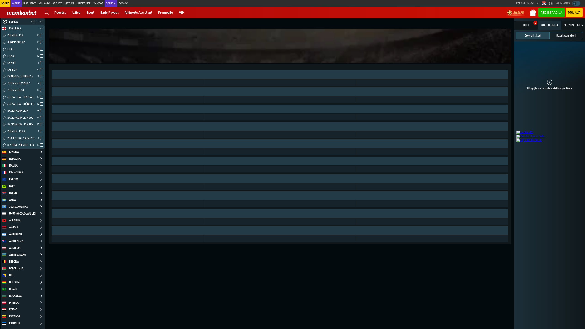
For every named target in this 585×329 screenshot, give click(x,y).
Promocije (165, 12)
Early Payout (109, 12)
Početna (60, 12)
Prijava (574, 12)
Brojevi (57, 3)
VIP (181, 12)
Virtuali (70, 3)
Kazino (16, 3)
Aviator (98, 3)
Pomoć (123, 3)
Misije (518, 12)
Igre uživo (29, 3)
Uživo (76, 12)
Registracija (551, 12)
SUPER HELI (84, 3)
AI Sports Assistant (138, 12)
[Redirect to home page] (21, 12)
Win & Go (44, 3)
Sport (90, 12)
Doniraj (111, 3)
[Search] (46, 12)
